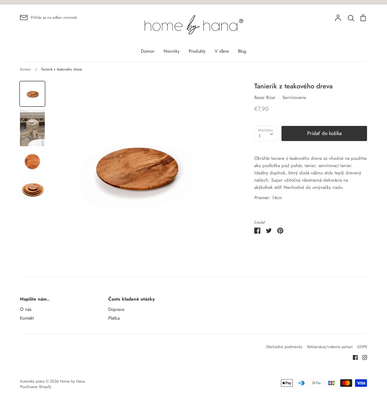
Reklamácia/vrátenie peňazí (330, 347)
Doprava (116, 309)
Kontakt (27, 318)
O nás (25, 309)
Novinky (172, 51)
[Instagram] (362, 357)
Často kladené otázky (131, 299)
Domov (147, 51)
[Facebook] (353, 357)
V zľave (222, 51)
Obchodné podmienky (284, 347)
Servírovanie (294, 97)
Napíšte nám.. (35, 299)
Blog (242, 51)
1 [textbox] (260, 136)
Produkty (197, 51)
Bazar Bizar (264, 97)
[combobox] (265, 133)
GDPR (362, 347)
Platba (114, 318)
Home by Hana (72, 381)
